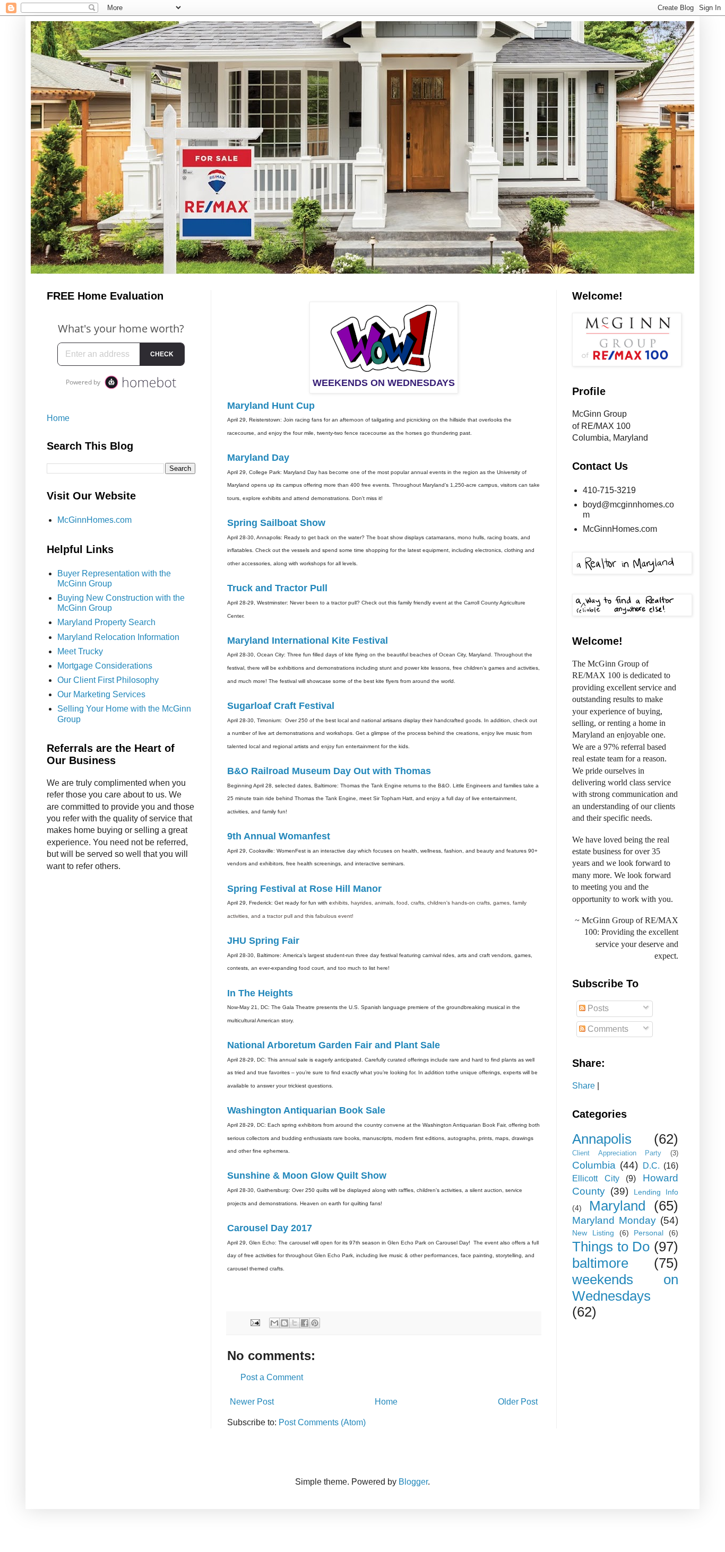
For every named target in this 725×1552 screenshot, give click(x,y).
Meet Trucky (80, 651)
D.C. (651, 1165)
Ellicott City (595, 1178)
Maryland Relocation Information (118, 637)
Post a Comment (271, 1377)
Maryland (617, 1205)
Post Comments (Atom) (322, 1422)
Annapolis (602, 1139)
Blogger (413, 1481)
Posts (597, 1008)
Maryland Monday (614, 1220)
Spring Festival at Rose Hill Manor (304, 888)
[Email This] (274, 1323)
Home (386, 1401)
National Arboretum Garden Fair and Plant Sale (333, 1045)
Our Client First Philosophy (108, 680)
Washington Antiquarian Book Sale (306, 1110)
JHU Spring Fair (263, 940)
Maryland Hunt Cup (271, 405)
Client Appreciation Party (616, 1153)
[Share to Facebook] (304, 1323)
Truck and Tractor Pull (277, 588)
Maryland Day (258, 457)
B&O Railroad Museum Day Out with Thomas (329, 771)
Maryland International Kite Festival (307, 640)
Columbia (594, 1165)
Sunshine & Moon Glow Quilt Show (306, 1175)
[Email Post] (254, 1322)
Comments (606, 1028)
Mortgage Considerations (104, 665)
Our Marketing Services (101, 694)
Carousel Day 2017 (269, 1228)
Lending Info (656, 1192)
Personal (648, 1233)
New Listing (593, 1233)
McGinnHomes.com (94, 519)
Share (583, 1085)
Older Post (518, 1401)
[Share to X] (294, 1323)
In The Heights (260, 993)
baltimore (600, 1263)
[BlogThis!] (284, 1323)
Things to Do (611, 1246)
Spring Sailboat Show (276, 523)
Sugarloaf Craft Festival (280, 705)
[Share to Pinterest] (314, 1323)
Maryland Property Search (106, 622)
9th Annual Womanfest (278, 836)
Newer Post (252, 1401)
